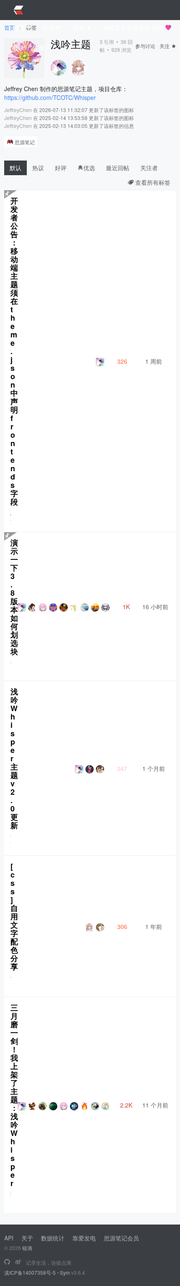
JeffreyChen (18, 109)
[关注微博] (18, 1262)
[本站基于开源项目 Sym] (7, 1262)
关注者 (149, 167)
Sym (65, 1272)
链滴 (27, 1247)
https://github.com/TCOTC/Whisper (50, 97)
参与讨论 (145, 45)
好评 (61, 167)
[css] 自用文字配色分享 (14, 916)
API (8, 1238)
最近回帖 (117, 167)
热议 (38, 167)
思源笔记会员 (121, 1238)
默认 (15, 167)
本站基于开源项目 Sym (133, 27)
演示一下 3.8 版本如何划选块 (14, 597)
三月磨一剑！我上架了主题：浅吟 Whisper (14, 1095)
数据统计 (52, 1238)
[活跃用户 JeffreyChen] (59, 68)
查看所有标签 (152, 182)
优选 (89, 167)
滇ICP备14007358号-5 (30, 1272)
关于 (27, 1238)
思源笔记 (25, 141)
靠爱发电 (84, 1238)
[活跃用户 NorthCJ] (79, 68)
